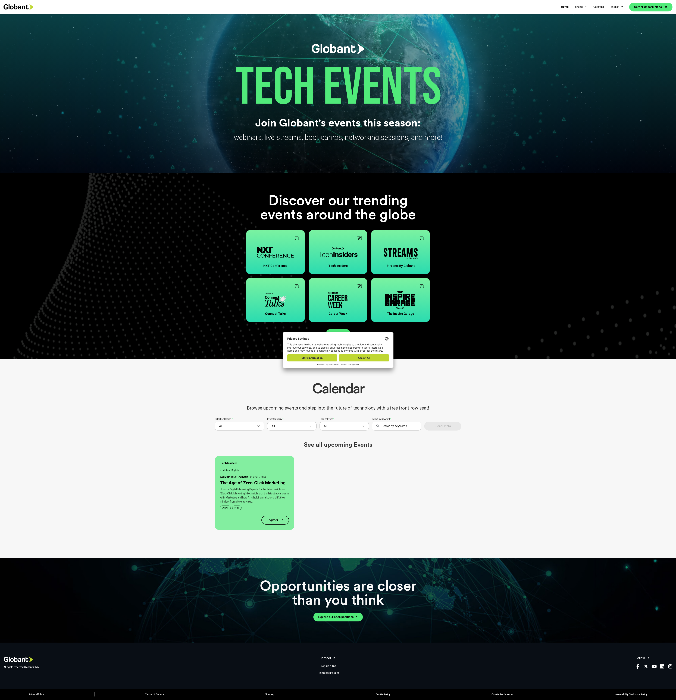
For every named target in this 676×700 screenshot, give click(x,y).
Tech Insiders (228, 463)
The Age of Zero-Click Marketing (253, 483)
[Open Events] (586, 7)
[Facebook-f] (638, 666)
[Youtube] (654, 666)
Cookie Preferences (503, 694)
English (615, 7)
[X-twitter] (646, 666)
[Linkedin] (662, 666)
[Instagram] (670, 666)
